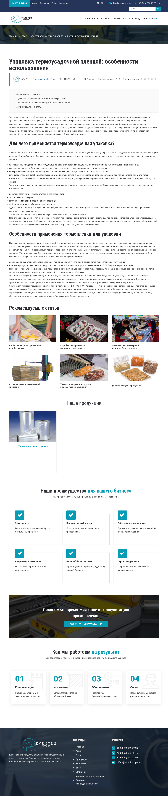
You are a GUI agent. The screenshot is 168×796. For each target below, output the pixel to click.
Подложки (141, 19)
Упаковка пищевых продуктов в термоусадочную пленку (75, 385)
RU (155, 19)
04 (135, 678)
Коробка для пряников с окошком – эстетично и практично (72, 347)
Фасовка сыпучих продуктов (126, 385)
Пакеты (86, 19)
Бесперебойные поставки (79, 561)
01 (19, 678)
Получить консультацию (86, 624)
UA (150, 19)
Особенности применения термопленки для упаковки (44, 102)
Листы (95, 19)
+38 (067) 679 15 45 (127, 752)
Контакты (63, 3)
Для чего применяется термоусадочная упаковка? (42, 98)
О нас (54, 3)
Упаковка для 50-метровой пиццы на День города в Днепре (125, 347)
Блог (24, 36)
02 (58, 678)
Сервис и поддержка (128, 561)
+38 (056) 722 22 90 (127, 757)
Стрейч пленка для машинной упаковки (24, 385)
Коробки (105, 19)
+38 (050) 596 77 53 (146, 3)
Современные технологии (28, 561)
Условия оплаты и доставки (90, 776)
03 (96, 678)
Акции (34, 3)
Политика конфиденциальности (87, 782)
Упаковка (128, 19)
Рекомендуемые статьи (30, 107)
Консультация (19, 3)
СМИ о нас (81, 772)
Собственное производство (132, 523)
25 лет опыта (22, 523)
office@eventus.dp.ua (128, 762)
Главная (13, 36)
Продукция (44, 3)
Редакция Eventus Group (45, 79)
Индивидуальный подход (79, 523)
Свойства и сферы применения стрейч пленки (25, 346)
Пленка (116, 19)
